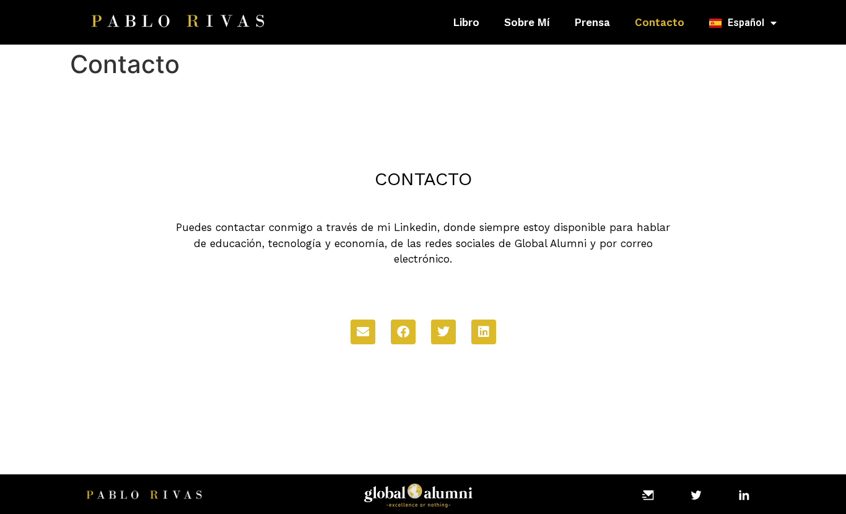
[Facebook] (403, 332)
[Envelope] (363, 332)
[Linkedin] (483, 332)
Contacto (659, 22)
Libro (466, 22)
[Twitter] (443, 332)
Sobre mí (527, 22)
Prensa (592, 22)
